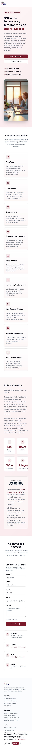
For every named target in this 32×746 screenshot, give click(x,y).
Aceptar (15, 743)
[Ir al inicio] (4, 3)
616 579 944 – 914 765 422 (18, 647)
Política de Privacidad (10, 728)
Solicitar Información (15, 56)
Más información (21, 739)
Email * (8, 581)
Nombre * (8, 574)
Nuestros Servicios (16, 61)
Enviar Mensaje (16, 624)
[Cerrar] (20, 743)
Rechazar (7, 743)
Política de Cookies (9, 730)
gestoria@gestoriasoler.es (18, 657)
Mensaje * (9, 605)
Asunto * (8, 597)
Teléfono (8, 589)
